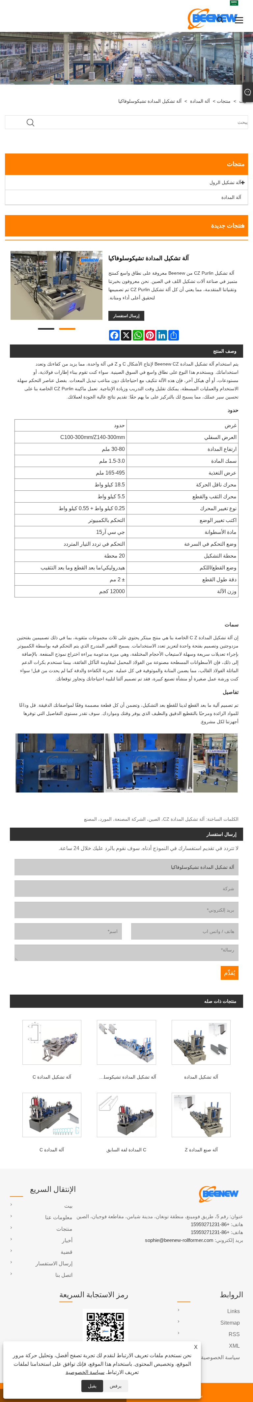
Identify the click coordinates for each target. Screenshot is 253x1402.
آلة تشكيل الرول (225, 182)
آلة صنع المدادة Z (201, 1149)
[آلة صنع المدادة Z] (201, 1113)
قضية (66, 1252)
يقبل (92, 1385)
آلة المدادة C (52, 1149)
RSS (234, 1334)
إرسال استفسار (126, 316)
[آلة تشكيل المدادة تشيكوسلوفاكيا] (56, 286)
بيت (68, 1206)
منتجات (224, 101)
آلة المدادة (200, 101)
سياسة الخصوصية (85, 1372)
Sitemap (230, 1323)
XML (234, 1346)
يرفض (116, 1385)
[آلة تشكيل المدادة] (201, 1040)
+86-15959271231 (210, 1224)
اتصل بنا (63, 1275)
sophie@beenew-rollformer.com (179, 1240)
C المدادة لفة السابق (126, 1149)
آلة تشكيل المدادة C (52, 1077)
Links (233, 1311)
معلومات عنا (58, 1217)
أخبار (67, 1240)
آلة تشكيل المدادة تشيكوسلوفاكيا (150, 101)
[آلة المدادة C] (52, 1113)
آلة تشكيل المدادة (201, 1077)
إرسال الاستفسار (54, 1263)
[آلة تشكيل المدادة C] (52, 1040)
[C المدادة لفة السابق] (126, 1113)
